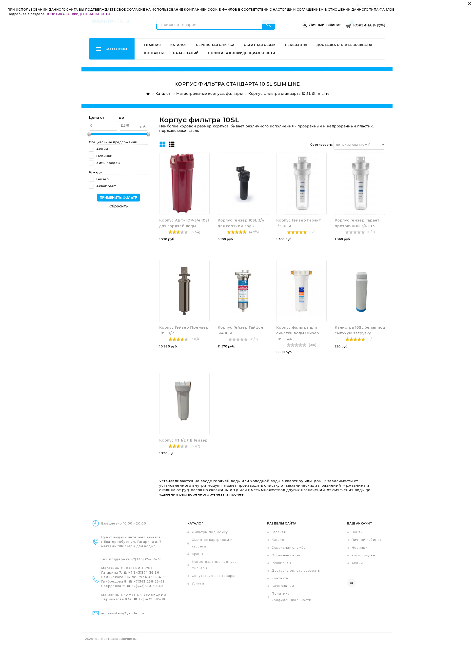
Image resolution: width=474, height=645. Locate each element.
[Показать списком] (172, 144)
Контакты (154, 53)
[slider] (178, 232)
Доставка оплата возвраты (344, 45)
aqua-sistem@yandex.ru (122, 613)
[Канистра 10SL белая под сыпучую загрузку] (360, 291)
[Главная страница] (147, 93)
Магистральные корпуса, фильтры (215, 565)
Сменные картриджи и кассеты (212, 543)
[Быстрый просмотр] (204, 157)
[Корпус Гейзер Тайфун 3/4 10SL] (243, 291)
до (121, 118)
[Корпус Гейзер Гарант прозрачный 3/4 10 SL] (360, 184)
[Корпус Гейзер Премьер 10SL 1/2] (184, 291)
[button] (204, 165)
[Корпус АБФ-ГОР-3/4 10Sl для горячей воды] (184, 184)
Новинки (360, 547)
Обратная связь (260, 45)
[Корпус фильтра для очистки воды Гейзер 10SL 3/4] (301, 291)
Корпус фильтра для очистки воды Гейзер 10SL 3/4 (297, 333)
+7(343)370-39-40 (147, 586)
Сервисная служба (215, 45)
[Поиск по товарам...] (269, 25)
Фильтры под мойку (210, 532)
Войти (357, 532)
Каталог (178, 45)
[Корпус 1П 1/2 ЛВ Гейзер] (184, 404)
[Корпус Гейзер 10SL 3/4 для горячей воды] (243, 184)
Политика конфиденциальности (241, 53)
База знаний (186, 53)
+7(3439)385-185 (152, 599)
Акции (357, 563)
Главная (152, 45)
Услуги (198, 583)
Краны (197, 554)
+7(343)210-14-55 (152, 577)
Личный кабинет (366, 540)
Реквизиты (296, 45)
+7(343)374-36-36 (146, 559)
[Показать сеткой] (162, 144)
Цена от (96, 118)
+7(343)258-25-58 (149, 581)
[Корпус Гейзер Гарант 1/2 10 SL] (301, 184)
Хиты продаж (363, 555)
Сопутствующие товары (213, 576)
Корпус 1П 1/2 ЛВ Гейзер (183, 440)
